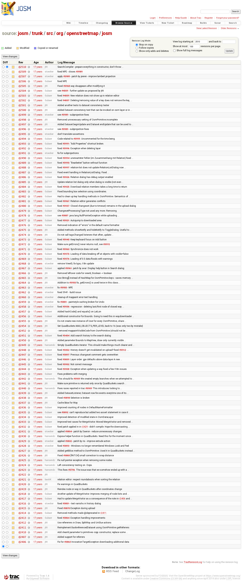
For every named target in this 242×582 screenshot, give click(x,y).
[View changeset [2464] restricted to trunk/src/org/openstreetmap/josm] (28, 282)
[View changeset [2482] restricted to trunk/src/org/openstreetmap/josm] (28, 196)
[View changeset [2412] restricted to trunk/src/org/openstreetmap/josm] (28, 522)
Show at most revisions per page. (197, 46)
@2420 (22, 484)
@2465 (22, 277)
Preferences (165, 18)
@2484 (22, 186)
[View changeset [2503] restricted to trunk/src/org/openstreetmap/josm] (28, 95)
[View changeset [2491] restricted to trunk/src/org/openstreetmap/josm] (28, 153)
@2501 (22, 105)
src (49, 33)
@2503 (22, 95)
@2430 (22, 436)
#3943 (66, 239)
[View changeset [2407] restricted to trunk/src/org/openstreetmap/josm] (28, 537)
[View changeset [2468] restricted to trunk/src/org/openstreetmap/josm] (28, 263)
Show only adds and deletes (153, 51)
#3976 (66, 259)
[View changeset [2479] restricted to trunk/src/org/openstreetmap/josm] (28, 210)
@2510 (22, 66)
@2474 (22, 234)
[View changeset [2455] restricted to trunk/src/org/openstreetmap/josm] (28, 321)
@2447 (22, 354)
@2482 (22, 196)
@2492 (22, 148)
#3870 (66, 508)
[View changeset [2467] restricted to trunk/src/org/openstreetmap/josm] (28, 268)
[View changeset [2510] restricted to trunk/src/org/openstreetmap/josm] (28, 66)
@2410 (22, 532)
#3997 (66, 167)
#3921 (66, 220)
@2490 (22, 158)
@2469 (22, 258)
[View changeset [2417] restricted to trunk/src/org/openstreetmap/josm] (28, 498)
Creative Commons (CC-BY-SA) (166, 578)
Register (209, 18)
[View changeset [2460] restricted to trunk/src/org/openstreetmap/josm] (28, 297)
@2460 (22, 297)
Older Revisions (229, 28)
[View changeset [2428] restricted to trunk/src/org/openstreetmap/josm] (28, 445)
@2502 (22, 100)
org (59, 33)
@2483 (22, 191)
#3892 (65, 412)
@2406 (22, 541)
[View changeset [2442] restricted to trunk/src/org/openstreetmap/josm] (28, 378)
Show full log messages (189, 50)
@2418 (22, 493)
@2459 (22, 301)
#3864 (66, 518)
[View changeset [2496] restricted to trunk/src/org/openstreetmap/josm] (28, 129)
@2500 (22, 110)
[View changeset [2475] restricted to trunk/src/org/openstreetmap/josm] (28, 229)
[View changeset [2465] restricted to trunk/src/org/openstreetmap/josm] (28, 277)
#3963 (66, 249)
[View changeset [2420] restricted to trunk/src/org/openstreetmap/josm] (28, 484)
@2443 (22, 374)
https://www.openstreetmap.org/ (223, 575)
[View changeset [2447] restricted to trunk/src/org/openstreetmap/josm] (28, 354)
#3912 (122, 350)
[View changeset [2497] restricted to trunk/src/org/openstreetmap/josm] (28, 124)
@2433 (22, 421)
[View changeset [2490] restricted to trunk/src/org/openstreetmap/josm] (28, 158)
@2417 (22, 498)
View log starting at (183, 41)
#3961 (68, 268)
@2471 (22, 249)
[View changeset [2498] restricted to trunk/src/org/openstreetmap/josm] (28, 119)
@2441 (22, 383)
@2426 (22, 455)
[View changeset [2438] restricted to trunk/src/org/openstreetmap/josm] (28, 397)
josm (23, 33)
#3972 (106, 244)
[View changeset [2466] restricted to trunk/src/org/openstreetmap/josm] (28, 273)
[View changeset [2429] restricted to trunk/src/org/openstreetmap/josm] (28, 441)
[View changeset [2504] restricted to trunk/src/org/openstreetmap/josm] (28, 90)
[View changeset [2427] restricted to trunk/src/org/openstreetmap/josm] (28, 450)
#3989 (79, 71)
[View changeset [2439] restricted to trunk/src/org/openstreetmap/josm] (28, 393)
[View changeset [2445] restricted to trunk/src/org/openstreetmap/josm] (28, 364)
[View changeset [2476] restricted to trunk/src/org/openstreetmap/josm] (28, 225)
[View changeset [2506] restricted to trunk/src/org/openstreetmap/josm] (28, 81)
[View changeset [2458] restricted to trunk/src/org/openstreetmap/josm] (28, 306)
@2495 (22, 134)
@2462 (22, 292)
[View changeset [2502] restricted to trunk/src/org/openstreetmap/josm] (28, 100)
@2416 (22, 503)
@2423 (22, 469)
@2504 (22, 90)
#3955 (72, 282)
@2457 (22, 311)
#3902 (66, 364)
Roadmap (187, 23)
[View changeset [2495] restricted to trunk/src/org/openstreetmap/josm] (28, 134)
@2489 (22, 162)
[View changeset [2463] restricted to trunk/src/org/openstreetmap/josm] (28, 287)
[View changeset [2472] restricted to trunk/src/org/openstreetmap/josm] (28, 244)
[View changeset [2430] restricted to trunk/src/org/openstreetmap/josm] (28, 436)
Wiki (68, 23)
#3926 (66, 177)
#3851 (66, 503)
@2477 (22, 220)
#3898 (66, 398)
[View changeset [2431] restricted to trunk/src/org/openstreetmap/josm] (28, 431)
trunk (37, 33)
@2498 (22, 119)
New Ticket (168, 23)
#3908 (66, 369)
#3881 (63, 302)
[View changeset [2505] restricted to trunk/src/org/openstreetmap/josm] (28, 86)
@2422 (22, 474)
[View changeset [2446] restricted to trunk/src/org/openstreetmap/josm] (28, 359)
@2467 (22, 268)
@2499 (22, 114)
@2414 (22, 512)
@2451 (22, 335)
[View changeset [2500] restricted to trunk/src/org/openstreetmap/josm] (28, 110)
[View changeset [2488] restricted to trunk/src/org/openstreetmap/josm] (28, 167)
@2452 (22, 330)
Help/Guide (181, 18)
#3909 (77, 378)
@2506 (22, 81)
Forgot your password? (227, 18)
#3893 (66, 446)
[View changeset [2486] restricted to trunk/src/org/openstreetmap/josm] (28, 177)
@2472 (22, 244)
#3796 (71, 470)
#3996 (66, 148)
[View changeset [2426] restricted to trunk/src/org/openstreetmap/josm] (28, 455)
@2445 (22, 364)
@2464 (22, 282)
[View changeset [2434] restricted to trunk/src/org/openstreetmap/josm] (28, 417)
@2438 (22, 397)
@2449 (22, 345)
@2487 (22, 172)
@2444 (22, 369)
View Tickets (147, 23)
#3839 (66, 359)
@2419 (22, 489)
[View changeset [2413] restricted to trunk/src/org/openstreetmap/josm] (28, 517)
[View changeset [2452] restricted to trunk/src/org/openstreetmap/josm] (28, 330)
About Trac (195, 18)
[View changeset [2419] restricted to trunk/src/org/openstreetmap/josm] (28, 489)
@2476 (22, 225)
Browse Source (124, 23)
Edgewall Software (39, 578)
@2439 (22, 393)
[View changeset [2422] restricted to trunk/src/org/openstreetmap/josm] (28, 474)
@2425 (22, 460)
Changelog (102, 23)
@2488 (22, 167)
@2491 (22, 153)
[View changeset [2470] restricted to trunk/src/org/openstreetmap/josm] (28, 253)
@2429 (22, 441)
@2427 (22, 450)
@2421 (22, 479)
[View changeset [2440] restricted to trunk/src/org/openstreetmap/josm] (28, 388)
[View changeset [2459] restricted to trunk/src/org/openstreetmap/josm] (28, 301)
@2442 (22, 378)
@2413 (22, 517)
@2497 (22, 124)
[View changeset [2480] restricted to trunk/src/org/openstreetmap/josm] (28, 205)
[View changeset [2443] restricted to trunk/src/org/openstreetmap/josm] (28, 374)
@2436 (22, 407)
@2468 (22, 263)
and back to (215, 41)
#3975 (66, 254)
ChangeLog (132, 571)
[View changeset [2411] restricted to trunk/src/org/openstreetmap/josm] (28, 527)
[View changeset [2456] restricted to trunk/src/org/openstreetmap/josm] (28, 316)
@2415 (22, 508)
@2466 (22, 273)
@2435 (22, 412)
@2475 (22, 229)
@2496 (22, 129)
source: (9, 33)
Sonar (217, 23)
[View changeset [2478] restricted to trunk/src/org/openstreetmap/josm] (28, 215)
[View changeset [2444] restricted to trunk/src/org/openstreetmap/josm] (28, 369)
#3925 (66, 186)
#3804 (68, 431)
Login (153, 18)
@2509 (22, 71)
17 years (37, 67)
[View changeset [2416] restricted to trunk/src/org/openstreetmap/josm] (28, 503)
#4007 (66, 100)
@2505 (22, 86)
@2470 (22, 253)
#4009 (65, 90)
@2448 (22, 350)
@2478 (22, 215)
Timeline (83, 23)
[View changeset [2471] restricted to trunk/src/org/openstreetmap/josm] (28, 249)
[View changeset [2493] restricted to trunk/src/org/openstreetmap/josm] (28, 143)
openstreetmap (82, 33)
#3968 (66, 86)
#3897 (66, 354)
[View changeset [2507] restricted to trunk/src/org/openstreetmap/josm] (28, 76)
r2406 (122, 498)
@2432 (22, 426)
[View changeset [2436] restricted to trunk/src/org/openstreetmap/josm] (28, 407)
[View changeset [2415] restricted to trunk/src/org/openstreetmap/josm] (28, 508)
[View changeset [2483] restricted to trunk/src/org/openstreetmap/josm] (28, 191)
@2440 (22, 388)
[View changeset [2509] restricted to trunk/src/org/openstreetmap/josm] (28, 71)
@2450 (22, 340)
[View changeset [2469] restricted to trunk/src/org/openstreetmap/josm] (28, 258)
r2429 (85, 426)
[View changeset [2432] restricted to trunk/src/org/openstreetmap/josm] (28, 426)
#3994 (66, 158)
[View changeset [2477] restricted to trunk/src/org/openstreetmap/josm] (28, 220)
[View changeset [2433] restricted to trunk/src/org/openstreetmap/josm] (28, 421)
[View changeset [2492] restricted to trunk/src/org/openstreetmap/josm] (28, 148)
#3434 (66, 335)
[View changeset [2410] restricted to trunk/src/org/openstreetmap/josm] (28, 532)
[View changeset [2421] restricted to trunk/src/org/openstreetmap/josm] (28, 479)
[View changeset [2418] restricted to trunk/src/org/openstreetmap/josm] (28, 493)
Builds (203, 23)
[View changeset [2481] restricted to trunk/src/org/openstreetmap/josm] (28, 201)
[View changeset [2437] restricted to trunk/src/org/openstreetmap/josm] (28, 402)
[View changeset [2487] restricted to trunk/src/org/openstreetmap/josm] (28, 172)
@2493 (22, 143)
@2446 (22, 359)
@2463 (22, 287)
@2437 (22, 402)
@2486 (22, 177)
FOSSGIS (163, 575)
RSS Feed (112, 571)
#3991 (66, 143)
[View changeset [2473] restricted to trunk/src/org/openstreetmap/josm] (28, 239)
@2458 (22, 306)
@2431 (22, 431)
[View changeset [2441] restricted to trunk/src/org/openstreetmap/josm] (28, 383)
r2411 (103, 513)
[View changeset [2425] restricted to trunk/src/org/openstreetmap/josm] (28, 460)
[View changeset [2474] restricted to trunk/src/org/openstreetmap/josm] (28, 234)
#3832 (68, 441)
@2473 (22, 239)
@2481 (22, 201)
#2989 (66, 76)
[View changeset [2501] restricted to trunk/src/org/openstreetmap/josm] (28, 105)
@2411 (22, 527)
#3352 (66, 350)
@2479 (22, 210)
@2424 (22, 465)
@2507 (22, 76)
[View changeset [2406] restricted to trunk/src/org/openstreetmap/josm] (28, 541)
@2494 (22, 138)
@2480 (22, 205)
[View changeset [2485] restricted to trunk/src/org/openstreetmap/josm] (28, 182)
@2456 (22, 316)
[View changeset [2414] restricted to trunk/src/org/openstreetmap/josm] (28, 512)
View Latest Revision (206, 28)
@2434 (22, 417)
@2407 (22, 537)
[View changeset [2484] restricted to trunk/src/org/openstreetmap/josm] (28, 186)
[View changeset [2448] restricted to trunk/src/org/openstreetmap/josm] (28, 350)
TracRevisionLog (193, 562)
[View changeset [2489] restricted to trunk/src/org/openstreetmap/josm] (28, 162)
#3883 (66, 455)
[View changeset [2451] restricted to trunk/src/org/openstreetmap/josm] (28, 335)
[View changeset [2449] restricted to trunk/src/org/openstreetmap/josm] (28, 345)
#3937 (66, 206)
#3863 (67, 542)
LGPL (229, 578)
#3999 (77, 138)
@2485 (22, 182)
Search (233, 23)
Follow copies (146, 47)
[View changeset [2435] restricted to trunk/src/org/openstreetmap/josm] (28, 412)
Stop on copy (145, 44)
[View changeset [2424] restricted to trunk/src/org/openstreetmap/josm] (28, 465)
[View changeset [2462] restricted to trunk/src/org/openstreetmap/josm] (28, 292)
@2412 (22, 522)
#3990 (66, 162)
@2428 (22, 445)
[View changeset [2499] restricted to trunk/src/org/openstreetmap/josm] (28, 114)
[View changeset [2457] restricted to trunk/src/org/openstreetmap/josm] (28, 311)
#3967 (66, 201)
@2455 (22, 321)
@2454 (22, 325)
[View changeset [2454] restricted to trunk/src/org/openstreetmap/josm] (28, 325)
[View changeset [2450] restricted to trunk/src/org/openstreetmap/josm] (28, 340)
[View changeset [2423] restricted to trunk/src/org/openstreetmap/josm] (28, 469)
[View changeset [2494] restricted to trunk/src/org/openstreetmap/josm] (28, 138)
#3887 (65, 215)
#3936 (66, 306)
